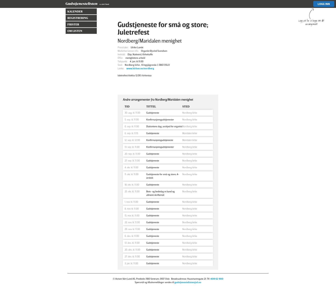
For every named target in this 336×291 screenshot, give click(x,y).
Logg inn (324, 4)
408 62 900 (216, 278)
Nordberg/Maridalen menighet (150, 41)
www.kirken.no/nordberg (140, 68)
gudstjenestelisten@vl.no (187, 282)
